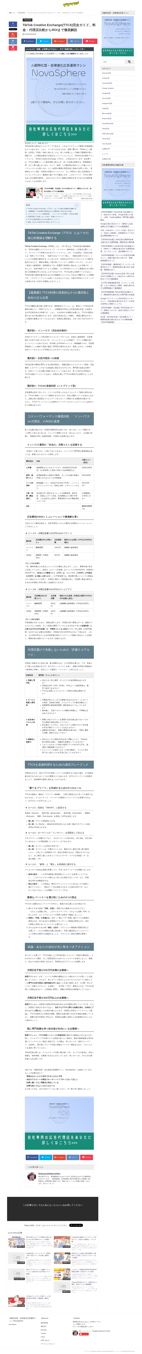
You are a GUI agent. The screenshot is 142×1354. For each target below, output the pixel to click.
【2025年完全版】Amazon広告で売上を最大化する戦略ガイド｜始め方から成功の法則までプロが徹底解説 (117, 276)
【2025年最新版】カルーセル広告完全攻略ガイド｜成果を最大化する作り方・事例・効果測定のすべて (118, 257)
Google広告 (106, 93)
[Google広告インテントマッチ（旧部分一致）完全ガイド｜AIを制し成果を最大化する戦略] (30, 1260)
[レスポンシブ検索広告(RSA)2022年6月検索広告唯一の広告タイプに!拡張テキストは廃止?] (75, 1274)
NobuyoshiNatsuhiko (49, 1174)
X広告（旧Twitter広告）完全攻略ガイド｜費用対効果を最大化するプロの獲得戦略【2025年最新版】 (117, 319)
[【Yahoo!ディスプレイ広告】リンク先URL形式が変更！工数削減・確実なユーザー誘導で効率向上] (30, 1303)
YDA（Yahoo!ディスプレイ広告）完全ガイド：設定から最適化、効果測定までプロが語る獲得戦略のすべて (118, 232)
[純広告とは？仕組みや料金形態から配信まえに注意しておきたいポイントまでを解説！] (75, 1260)
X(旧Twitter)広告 (107, 133)
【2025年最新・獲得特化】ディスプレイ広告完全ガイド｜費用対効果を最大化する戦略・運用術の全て (118, 267)
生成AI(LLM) (106, 159)
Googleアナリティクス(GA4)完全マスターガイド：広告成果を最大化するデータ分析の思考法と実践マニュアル (117, 301)
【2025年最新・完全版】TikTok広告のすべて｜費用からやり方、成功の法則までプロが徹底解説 (117, 310)
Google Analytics (108, 88)
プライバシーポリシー (48, 1344)
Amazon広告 (106, 73)
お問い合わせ (45, 1340)
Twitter (43, 1337)
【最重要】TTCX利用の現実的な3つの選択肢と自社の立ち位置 (50, 211)
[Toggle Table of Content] (75, 205)
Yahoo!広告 (106, 138)
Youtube (43, 1333)
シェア (13, 25)
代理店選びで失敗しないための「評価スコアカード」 (46, 216)
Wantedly (44, 1330)
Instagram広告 (107, 103)
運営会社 (43, 1326)
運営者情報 (44, 1323)
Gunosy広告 (106, 98)
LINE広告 (105, 108)
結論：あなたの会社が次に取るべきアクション (44, 222)
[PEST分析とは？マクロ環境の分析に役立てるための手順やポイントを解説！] (30, 1243)
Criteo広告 (105, 78)
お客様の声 (106, 149)
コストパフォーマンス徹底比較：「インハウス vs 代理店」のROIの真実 (53, 214)
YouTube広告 (106, 144)
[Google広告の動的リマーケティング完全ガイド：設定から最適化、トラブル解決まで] (75, 1244)
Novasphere (12, 1324)
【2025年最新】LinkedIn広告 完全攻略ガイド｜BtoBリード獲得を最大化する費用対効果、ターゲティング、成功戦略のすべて (118, 248)
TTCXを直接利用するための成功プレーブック (44, 219)
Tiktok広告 (27, 20)
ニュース (105, 154)
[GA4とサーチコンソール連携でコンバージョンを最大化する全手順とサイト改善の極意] (30, 1276)
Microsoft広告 (107, 113)
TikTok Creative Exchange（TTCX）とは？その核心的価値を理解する (52, 208)
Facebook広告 (107, 83)
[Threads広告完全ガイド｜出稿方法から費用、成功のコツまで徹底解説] (75, 1288)
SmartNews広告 (107, 123)
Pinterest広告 (106, 118)
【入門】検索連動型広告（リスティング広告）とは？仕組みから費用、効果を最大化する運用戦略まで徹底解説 (117, 285)
